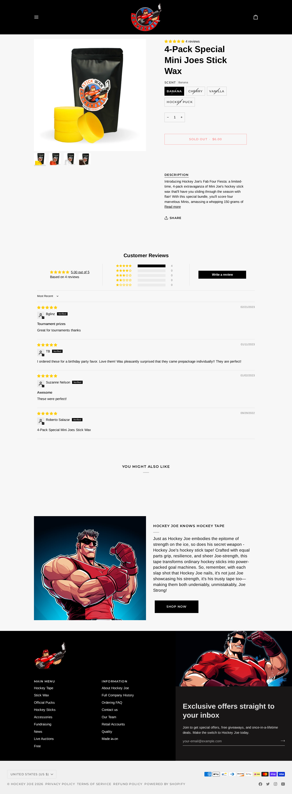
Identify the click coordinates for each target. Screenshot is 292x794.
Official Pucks (44, 702)
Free (37, 746)
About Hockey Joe (115, 688)
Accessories (43, 717)
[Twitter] (268, 784)
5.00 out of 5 (80, 272)
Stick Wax (41, 695)
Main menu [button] (44, 681)
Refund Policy (127, 784)
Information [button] (114, 681)
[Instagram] (275, 784)
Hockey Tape (43, 688)
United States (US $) (30, 774)
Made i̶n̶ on (110, 739)
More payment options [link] (180, 164)
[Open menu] (40, 17)
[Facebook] (260, 784)
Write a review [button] (222, 274)
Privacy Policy (60, 784)
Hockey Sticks (45, 710)
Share (176, 218)
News (38, 732)
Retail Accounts (113, 724)
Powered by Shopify (164, 784)
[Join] (281, 741)
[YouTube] (283, 784)
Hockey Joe (22, 784)
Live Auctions (44, 739)
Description (176, 175)
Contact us (110, 710)
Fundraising (42, 724)
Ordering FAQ (112, 702)
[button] (175, 41)
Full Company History (118, 695)
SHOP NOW (176, 606)
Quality (107, 732)
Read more (172, 207)
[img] (47, 307)
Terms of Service (94, 784)
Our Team (109, 717)
